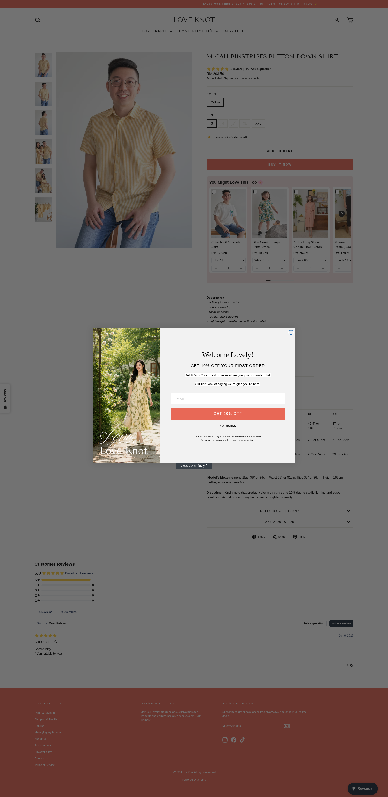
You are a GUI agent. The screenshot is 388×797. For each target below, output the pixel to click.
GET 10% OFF (228, 414)
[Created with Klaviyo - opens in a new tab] (194, 466)
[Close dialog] (291, 332)
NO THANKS (228, 425)
